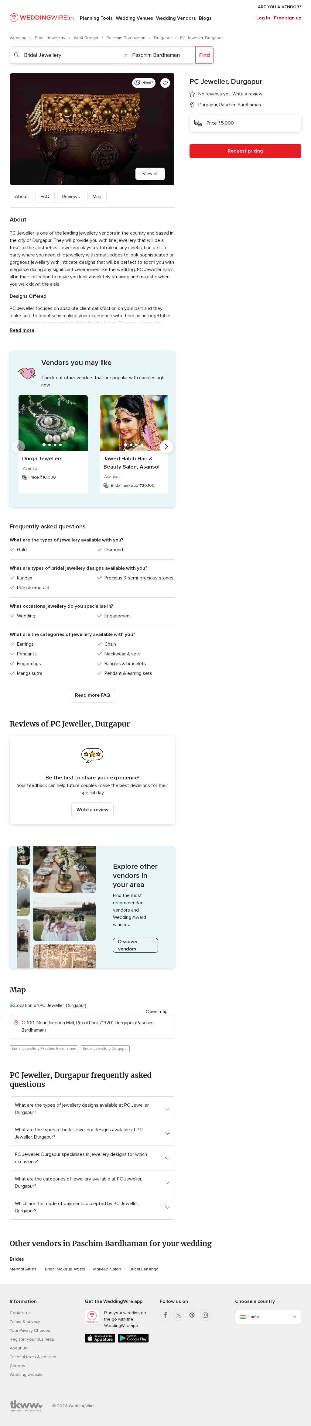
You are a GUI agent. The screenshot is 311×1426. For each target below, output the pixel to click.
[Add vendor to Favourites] (165, 83)
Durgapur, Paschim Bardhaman (229, 105)
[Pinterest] (191, 1315)
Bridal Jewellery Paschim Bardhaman (44, 1048)
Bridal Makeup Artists (65, 1269)
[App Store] (100, 1341)
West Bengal (86, 37)
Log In (263, 18)
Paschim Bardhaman (127, 37)
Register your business (32, 1339)
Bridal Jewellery (51, 37)
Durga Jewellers (42, 458)
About (21, 197)
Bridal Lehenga (144, 1269)
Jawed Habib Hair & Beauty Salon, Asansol (131, 462)
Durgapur (163, 37)
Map (97, 197)
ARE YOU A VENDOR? (279, 6)
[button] (92, 780)
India (254, 1316)
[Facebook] (165, 1315)
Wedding (19, 37)
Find (204, 55)
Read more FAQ (92, 695)
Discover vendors (128, 945)
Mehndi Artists (23, 1269)
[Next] (166, 446)
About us (18, 1348)
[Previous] (18, 446)
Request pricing (245, 151)
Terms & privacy (25, 1321)
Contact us (20, 1312)
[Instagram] (205, 1315)
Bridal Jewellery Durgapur (105, 1048)
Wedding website (26, 1374)
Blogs (205, 18)
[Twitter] (178, 1315)
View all (150, 173)
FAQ (45, 197)
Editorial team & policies (33, 1356)
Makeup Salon (107, 1269)
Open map (157, 1012)
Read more (22, 330)
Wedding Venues (134, 18)
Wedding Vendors (176, 18)
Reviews (71, 197)
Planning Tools (96, 18)
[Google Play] (133, 1341)
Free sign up (287, 18)
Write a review (92, 810)
